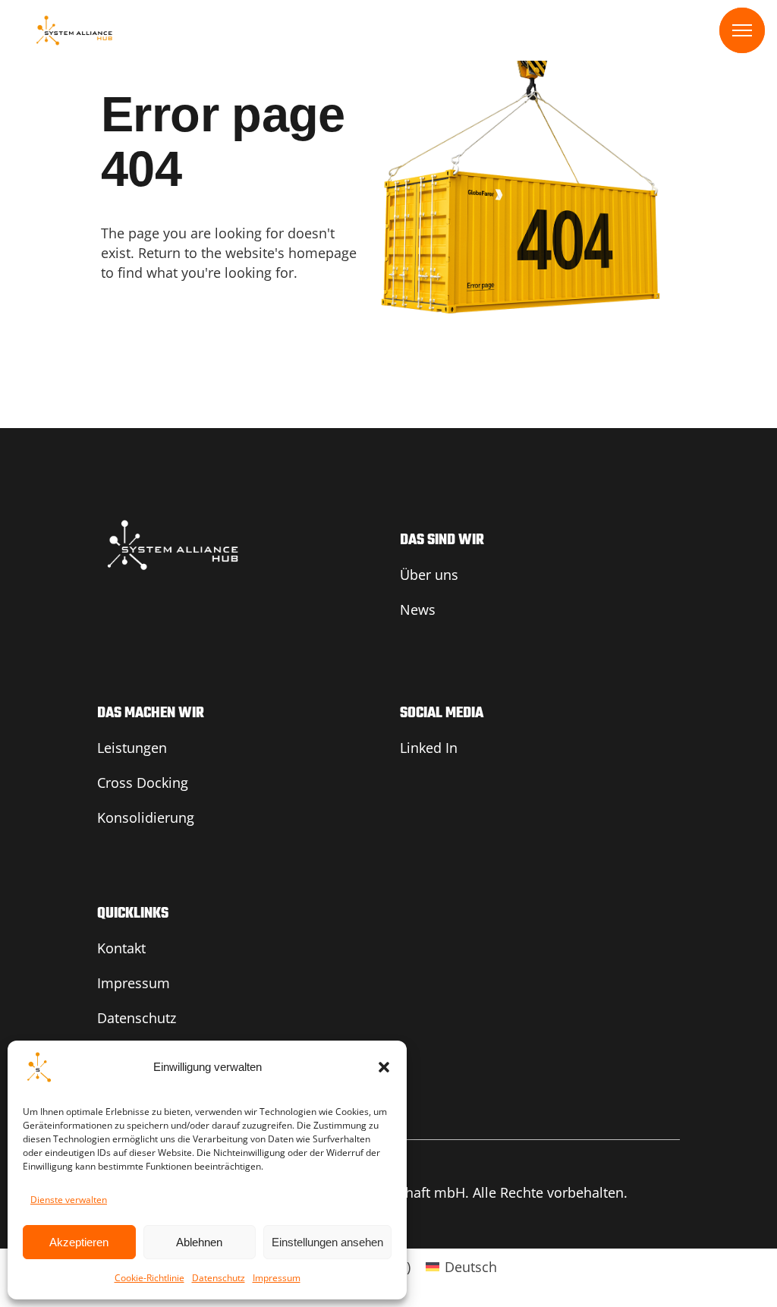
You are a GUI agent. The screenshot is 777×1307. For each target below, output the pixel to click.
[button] (384, 1067)
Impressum (276, 1277)
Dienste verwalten (68, 1199)
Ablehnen (199, 1242)
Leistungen (132, 748)
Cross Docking (142, 782)
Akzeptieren (79, 1242)
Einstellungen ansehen (327, 1242)
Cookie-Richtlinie (149, 1277)
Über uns (429, 574)
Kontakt (121, 948)
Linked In (429, 748)
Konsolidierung (145, 817)
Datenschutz (218, 1277)
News (418, 609)
